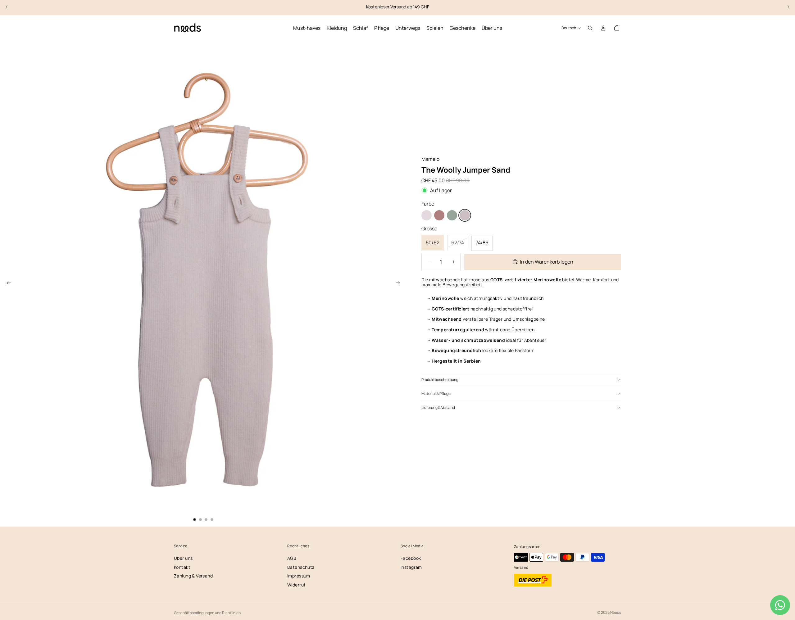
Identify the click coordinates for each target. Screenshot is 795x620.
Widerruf (296, 585)
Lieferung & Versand (438, 407)
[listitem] (426, 215)
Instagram (411, 567)
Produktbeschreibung (439, 379)
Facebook (411, 558)
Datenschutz (301, 567)
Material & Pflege (436, 393)
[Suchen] (590, 28)
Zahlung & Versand (193, 576)
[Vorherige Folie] (7, 7)
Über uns (183, 558)
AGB (291, 558)
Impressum (298, 576)
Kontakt (182, 567)
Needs (615, 612)
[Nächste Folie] (788, 7)
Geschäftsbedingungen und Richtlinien (207, 612)
